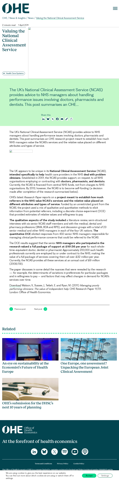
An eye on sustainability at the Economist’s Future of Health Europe (25, 367)
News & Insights (17, 18)
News (31, 18)
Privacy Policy (62, 464)
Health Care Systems (15, 73)
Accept (89, 475)
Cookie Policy (78, 464)
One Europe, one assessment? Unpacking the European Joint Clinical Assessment (84, 367)
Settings (105, 475)
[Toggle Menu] (115, 8)
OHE (4, 18)
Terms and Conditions (43, 464)
